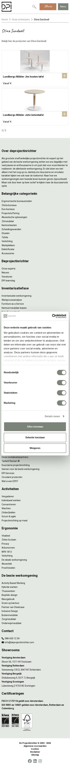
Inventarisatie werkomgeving (16, 295)
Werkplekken (8, 245)
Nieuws (5, 272)
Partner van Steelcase (13, 607)
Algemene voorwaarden (35, 746)
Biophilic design (9, 595)
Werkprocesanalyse (12, 300)
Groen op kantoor (10, 603)
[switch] (61, 382)
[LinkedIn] (35, 761)
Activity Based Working (13, 583)
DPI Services (8, 473)
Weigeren (35, 448)
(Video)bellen (8, 512)
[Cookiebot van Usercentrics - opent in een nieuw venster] (52, 316)
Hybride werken (10, 587)
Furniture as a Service (13, 304)
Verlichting (7, 241)
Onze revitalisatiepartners (15, 457)
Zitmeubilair (8, 221)
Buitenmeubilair (10, 615)
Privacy (5, 543)
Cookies (35, 749)
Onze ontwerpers (21, 19)
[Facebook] (30, 761)
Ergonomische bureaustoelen (17, 201)
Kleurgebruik (8, 599)
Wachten (6, 508)
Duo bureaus (8, 209)
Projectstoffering (10, 213)
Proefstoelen (8, 568)
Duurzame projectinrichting (16, 465)
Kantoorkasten (9, 225)
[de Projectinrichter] (6, 7)
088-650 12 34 (12, 638)
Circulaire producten (12, 477)
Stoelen (6, 233)
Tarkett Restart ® (11, 461)
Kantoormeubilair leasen (14, 308)
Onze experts (8, 268)
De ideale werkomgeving (14, 560)
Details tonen (52, 416)
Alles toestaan (35, 426)
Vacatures (7, 276)
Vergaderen (8, 496)
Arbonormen (8, 547)
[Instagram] (40, 761)
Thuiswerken (8, 591)
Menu (63, 6)
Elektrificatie (8, 249)
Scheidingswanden (11, 229)
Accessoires (8, 253)
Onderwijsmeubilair (11, 623)
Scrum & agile (9, 516)
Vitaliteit (6, 535)
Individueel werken (11, 500)
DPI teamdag (8, 280)
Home (5, 19)
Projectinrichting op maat (15, 520)
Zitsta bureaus (9, 205)
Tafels (5, 237)
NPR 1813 (7, 551)
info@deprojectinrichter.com (19, 642)
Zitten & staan (9, 539)
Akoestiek (7, 563)
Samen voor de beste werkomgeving (20, 469)
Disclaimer (35, 752)
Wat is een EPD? (10, 481)
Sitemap (35, 755)
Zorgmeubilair (9, 619)
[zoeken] (34, 6)
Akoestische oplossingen (14, 217)
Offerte (48, 6)
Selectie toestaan (35, 437)
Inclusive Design (10, 611)
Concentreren (9, 504)
